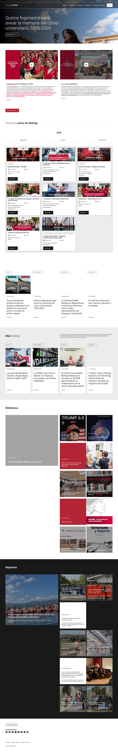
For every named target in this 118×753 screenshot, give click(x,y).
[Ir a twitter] (15, 732)
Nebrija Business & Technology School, (23, 93)
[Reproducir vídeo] (32, 65)
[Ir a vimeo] (27, 732)
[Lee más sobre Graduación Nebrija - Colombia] (23, 154)
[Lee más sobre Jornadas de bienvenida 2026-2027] (23, 224)
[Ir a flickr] (21, 732)
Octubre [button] (62, 140)
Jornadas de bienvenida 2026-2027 (18, 232)
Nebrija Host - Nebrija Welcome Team (90, 199)
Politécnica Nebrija (20, 96)
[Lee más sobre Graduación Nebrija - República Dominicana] (94, 154)
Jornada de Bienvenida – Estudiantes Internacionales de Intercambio (54, 237)
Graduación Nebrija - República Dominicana (92, 167)
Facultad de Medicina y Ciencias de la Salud (26, 95)
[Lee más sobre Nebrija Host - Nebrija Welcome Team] (94, 190)
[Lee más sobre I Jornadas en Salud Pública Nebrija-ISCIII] (59, 190)
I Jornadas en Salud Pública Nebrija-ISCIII (56, 199)
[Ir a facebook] (9, 732)
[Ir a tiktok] (24, 732)
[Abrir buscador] (105, 1)
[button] (99, 1)
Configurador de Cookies (25, 742)
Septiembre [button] (23, 140)
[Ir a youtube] (18, 732)
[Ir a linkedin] (6, 732)
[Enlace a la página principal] (11, 5)
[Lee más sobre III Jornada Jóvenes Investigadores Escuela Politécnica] (59, 154)
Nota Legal (7, 742)
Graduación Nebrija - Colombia (17, 167)
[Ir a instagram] (12, 732)
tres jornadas (12, 86)
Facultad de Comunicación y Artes (32, 92)
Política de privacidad (15, 742)
